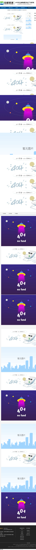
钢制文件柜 (11, 7)
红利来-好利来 (3, 7)
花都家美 (28, 530)
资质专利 (28, 533)
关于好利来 (28, 528)
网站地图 (1, 549)
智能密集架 (23, 7)
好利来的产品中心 (31, 7)
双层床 (17, 7)
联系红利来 (3, 9)
